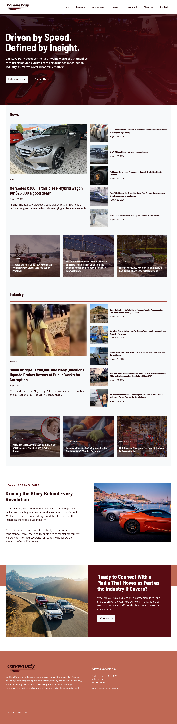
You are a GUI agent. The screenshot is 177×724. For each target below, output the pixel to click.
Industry (115, 6)
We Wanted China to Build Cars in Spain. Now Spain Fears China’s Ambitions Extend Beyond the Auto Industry (136, 395)
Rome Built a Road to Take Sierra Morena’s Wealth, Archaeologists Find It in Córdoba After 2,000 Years (136, 311)
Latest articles (16, 79)
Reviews (80, 6)
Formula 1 (132, 6)
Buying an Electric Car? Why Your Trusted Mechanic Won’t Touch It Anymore (86, 450)
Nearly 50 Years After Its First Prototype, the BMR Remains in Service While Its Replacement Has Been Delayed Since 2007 (138, 374)
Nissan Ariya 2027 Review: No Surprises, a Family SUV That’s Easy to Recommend (140, 269)
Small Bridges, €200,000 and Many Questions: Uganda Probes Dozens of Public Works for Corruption (48, 374)
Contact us (106, 618)
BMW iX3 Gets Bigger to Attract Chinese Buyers (129, 152)
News (67, 6)
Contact (164, 6)
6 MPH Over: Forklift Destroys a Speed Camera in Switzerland (134, 215)
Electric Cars (97, 6)
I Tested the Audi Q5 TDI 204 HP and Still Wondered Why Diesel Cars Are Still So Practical (32, 267)
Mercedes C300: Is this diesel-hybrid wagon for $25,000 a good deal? (46, 190)
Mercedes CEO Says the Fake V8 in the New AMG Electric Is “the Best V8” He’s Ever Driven (34, 448)
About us (148, 6)
